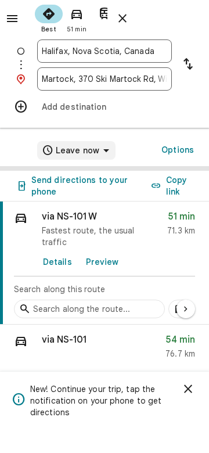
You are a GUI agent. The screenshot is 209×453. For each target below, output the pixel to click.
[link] (104, 263)
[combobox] (104, 51)
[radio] (49, 17)
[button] (104, 349)
